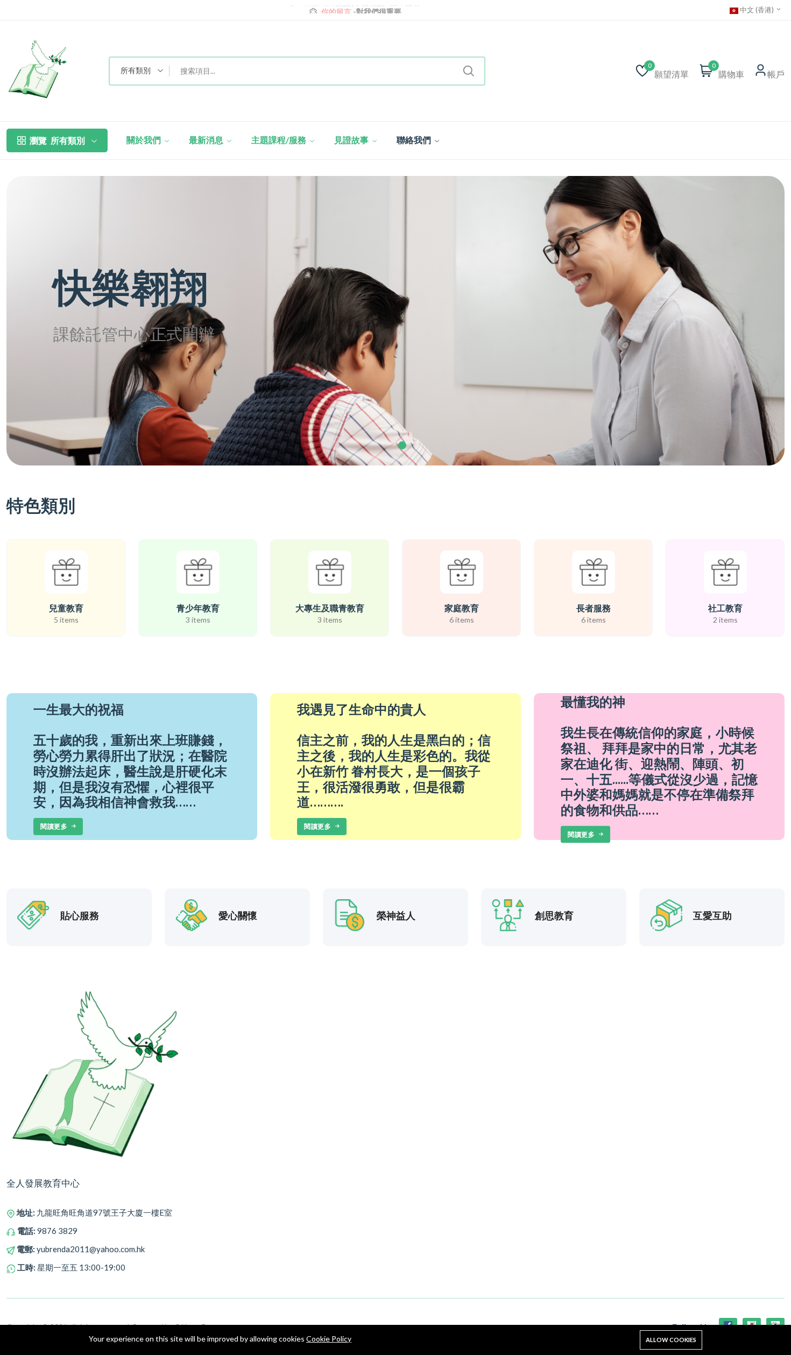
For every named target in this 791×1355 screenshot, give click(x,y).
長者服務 (593, 608)
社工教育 (725, 608)
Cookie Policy (328, 1338)
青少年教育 (198, 608)
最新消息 (207, 140)
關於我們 (144, 140)
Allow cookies (671, 1339)
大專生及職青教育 (329, 608)
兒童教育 (66, 608)
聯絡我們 (415, 140)
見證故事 (352, 140)
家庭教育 (461, 608)
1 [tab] (402, 445)
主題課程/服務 (279, 140)
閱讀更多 (53, 826)
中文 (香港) (756, 10)
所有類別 (57, 140)
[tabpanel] (395, 320)
